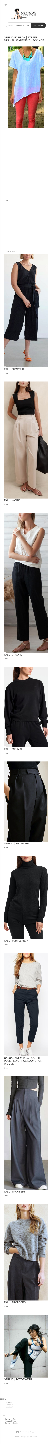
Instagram (9, 1405)
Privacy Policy (10, 1421)
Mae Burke (33, 1437)
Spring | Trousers (17, 843)
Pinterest (8, 1403)
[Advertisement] (26, 165)
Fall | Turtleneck (16, 940)
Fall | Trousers (15, 1191)
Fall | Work (12, 500)
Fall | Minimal (13, 749)
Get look (38, 25)
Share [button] (6, 200)
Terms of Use (10, 1419)
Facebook (9, 1407)
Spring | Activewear (18, 1379)
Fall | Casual (13, 654)
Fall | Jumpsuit (14, 369)
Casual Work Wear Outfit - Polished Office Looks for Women (23, 1061)
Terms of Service (11, 1423)
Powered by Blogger (28, 1432)
